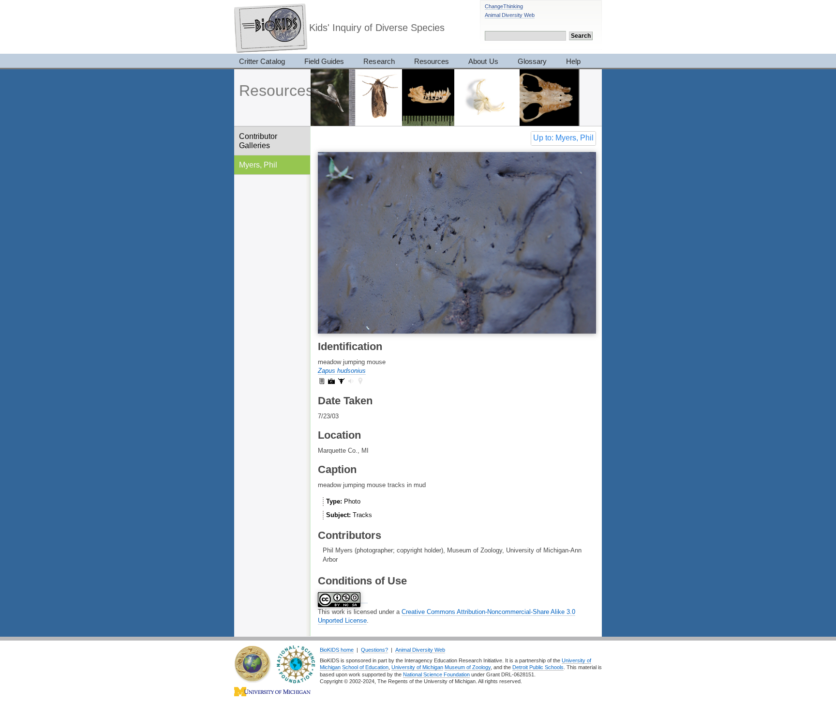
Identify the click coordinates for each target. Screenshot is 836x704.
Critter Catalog (262, 61)
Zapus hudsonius (342, 370)
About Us (483, 61)
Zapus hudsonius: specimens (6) (341, 381)
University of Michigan (417, 667)
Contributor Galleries (258, 141)
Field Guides (324, 61)
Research (378, 61)
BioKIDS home (337, 650)
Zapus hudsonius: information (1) (322, 381)
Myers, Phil (258, 164)
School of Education (365, 667)
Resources (431, 61)
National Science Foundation (436, 674)
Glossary (532, 61)
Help (573, 61)
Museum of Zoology (468, 667)
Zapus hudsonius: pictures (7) (331, 381)
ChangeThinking (504, 6)
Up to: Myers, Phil (563, 138)
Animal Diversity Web (510, 15)
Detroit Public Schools (538, 667)
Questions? (374, 650)
